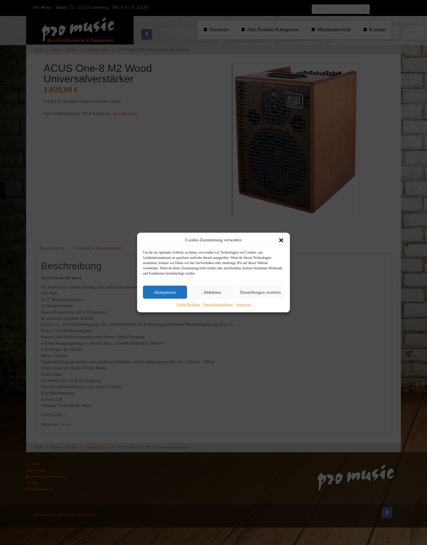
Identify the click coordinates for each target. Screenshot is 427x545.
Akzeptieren (165, 292)
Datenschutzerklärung (218, 305)
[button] (281, 240)
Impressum (243, 305)
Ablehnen (212, 292)
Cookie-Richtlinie (188, 305)
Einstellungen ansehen (260, 292)
